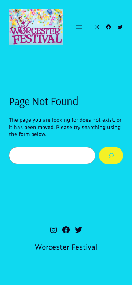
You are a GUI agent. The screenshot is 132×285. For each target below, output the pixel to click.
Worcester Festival (66, 247)
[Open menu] (78, 27)
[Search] (111, 155)
